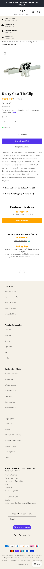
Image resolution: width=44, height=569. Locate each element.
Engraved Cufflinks (11, 297)
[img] (22, 237)
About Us (8, 429)
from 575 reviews (20, 241)
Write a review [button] (22, 220)
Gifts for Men (9, 379)
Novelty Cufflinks (10, 303)
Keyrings (8, 341)
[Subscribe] (33, 519)
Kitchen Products (10, 391)
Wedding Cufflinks (11, 291)
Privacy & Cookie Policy (13, 440)
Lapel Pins (8, 347)
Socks (7, 358)
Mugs (6, 352)
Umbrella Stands (10, 408)
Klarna (7, 457)
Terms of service (37, 560)
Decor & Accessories (11, 374)
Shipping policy (23, 564)
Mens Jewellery (10, 402)
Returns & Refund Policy (13, 435)
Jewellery (8, 335)
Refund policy (14, 560)
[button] (4, 12)
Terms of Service (10, 446)
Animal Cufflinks (10, 314)
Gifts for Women (10, 385)
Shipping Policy (10, 452)
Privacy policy (25, 560)
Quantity (5, 117)
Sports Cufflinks (10, 308)
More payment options (22, 147)
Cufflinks (8, 330)
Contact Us (8, 423)
